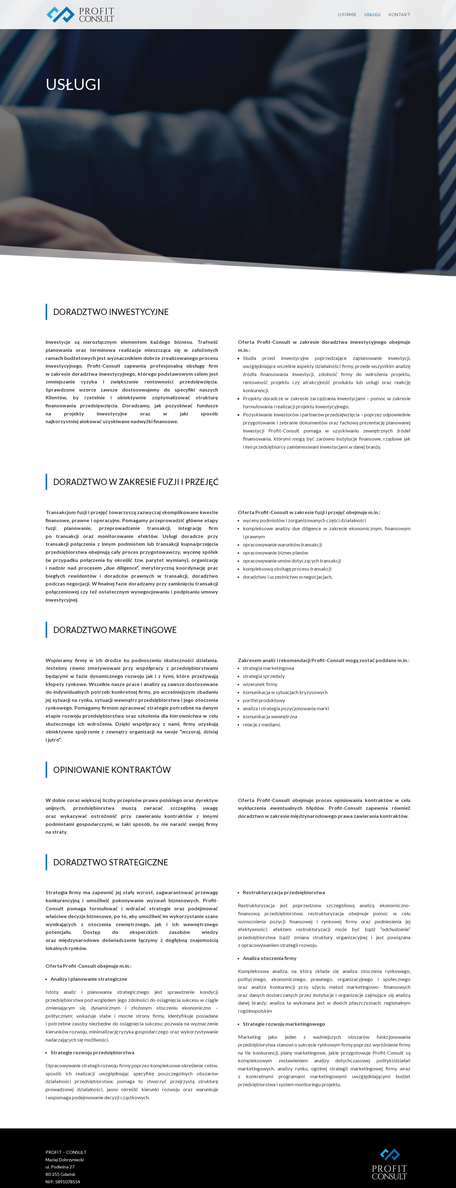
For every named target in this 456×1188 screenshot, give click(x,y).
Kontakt (399, 14)
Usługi (372, 14)
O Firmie (347, 14)
